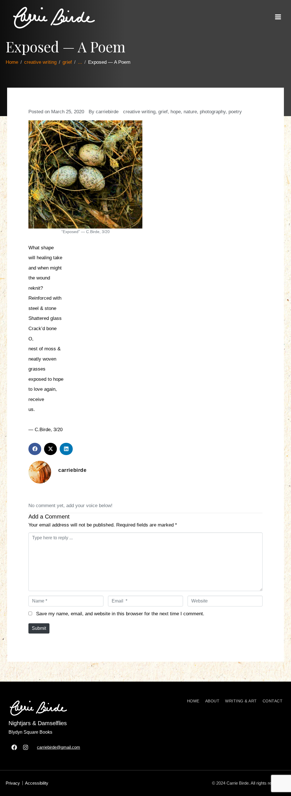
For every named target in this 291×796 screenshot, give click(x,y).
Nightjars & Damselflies (38, 723)
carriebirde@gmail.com (58, 747)
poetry (235, 111)
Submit (39, 628)
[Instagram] (25, 747)
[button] (34, 449)
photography (213, 111)
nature (190, 111)
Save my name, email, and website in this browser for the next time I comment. (120, 613)
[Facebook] (14, 747)
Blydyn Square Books (30, 732)
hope (176, 111)
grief (163, 111)
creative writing (139, 111)
